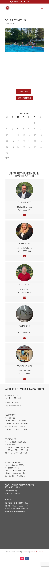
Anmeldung (23, 91)
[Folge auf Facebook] (27, 558)
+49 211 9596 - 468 (20, 506)
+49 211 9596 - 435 (20, 503)
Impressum (25, 552)
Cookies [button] (41, 552)
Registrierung (24, 98)
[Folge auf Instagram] (22, 558)
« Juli (7, 157)
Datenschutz (33, 552)
